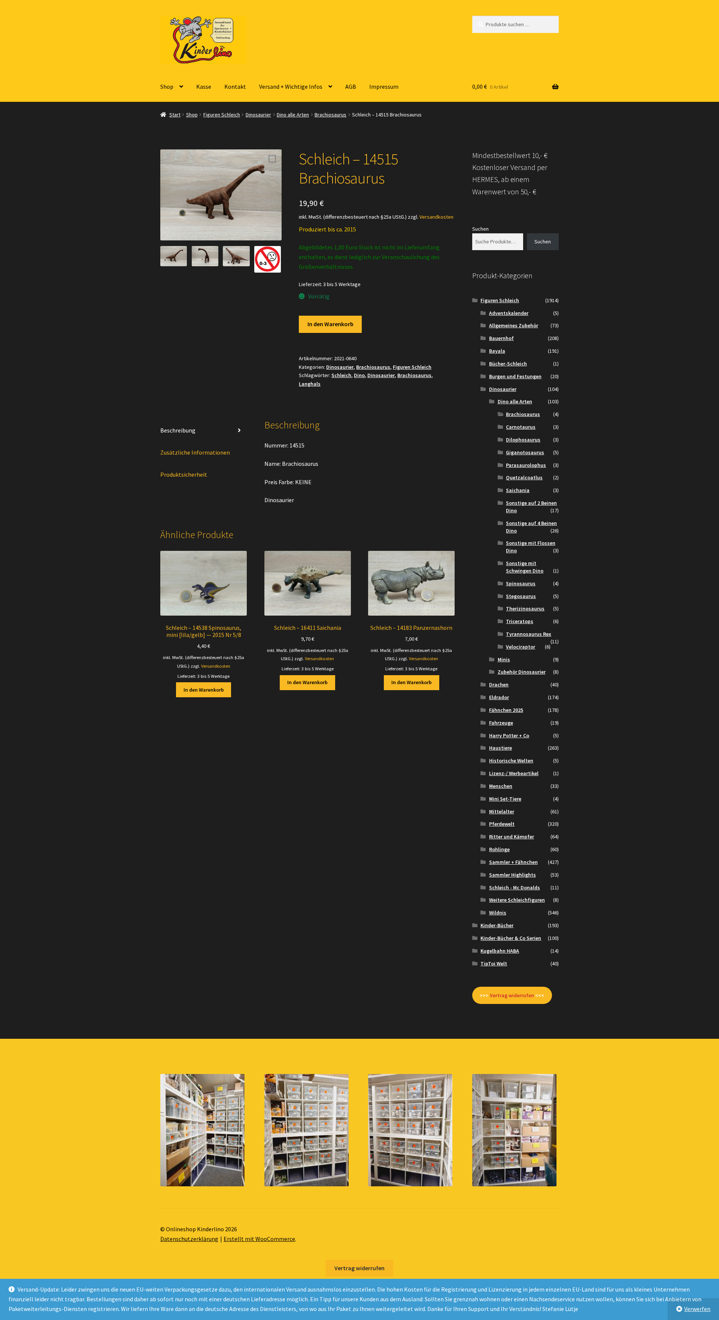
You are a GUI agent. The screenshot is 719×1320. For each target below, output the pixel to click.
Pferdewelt (502, 823)
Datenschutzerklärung (189, 1238)
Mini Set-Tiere (505, 798)
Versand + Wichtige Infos (290, 86)
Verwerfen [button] (697, 1309)
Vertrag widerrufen (359, 1268)
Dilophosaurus (523, 439)
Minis (504, 659)
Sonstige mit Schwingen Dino (524, 567)
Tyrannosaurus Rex (528, 634)
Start (174, 114)
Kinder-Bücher (496, 925)
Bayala (497, 351)
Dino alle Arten (293, 114)
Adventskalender (508, 313)
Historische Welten (511, 760)
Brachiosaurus (330, 114)
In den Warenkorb (330, 324)
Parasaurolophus (526, 465)
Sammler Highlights (512, 874)
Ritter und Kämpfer (511, 836)
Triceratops (519, 621)
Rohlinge (499, 849)
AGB (350, 86)
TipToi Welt (493, 963)
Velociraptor (520, 646)
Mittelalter (501, 811)
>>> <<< (512, 995)
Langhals (310, 383)
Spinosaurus (521, 583)
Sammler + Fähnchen (513, 862)
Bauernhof (501, 338)
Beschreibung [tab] (177, 430)
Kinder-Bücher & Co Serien (510, 938)
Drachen (499, 684)
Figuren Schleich (221, 114)
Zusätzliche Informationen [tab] (195, 452)
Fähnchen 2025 (506, 710)
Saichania (518, 490)
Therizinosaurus (525, 608)
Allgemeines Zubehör (513, 325)
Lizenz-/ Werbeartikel (514, 773)
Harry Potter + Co (509, 735)
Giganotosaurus (525, 452)
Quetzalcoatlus (524, 477)
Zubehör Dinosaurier (522, 671)
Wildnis (497, 912)
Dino (359, 375)
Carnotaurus (521, 427)
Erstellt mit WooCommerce (259, 1238)
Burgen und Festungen (515, 376)
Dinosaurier (258, 114)
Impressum (383, 86)
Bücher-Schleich (508, 363)
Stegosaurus (521, 596)
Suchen (480, 228)
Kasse (203, 86)
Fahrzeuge (501, 722)
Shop (166, 86)
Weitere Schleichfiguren (517, 899)
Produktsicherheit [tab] (183, 474)
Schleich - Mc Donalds (514, 887)
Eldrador (499, 697)
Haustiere (500, 747)
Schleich (341, 375)
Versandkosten (436, 216)
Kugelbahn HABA (499, 950)
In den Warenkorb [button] (203, 689)
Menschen (500, 786)
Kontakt (235, 86)
